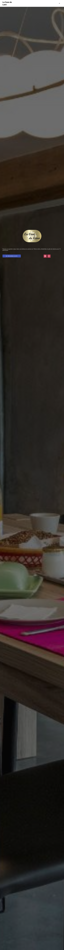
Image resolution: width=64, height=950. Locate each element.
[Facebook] (45, 256)
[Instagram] (48, 256)
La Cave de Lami (7, 3)
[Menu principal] (59, 3)
